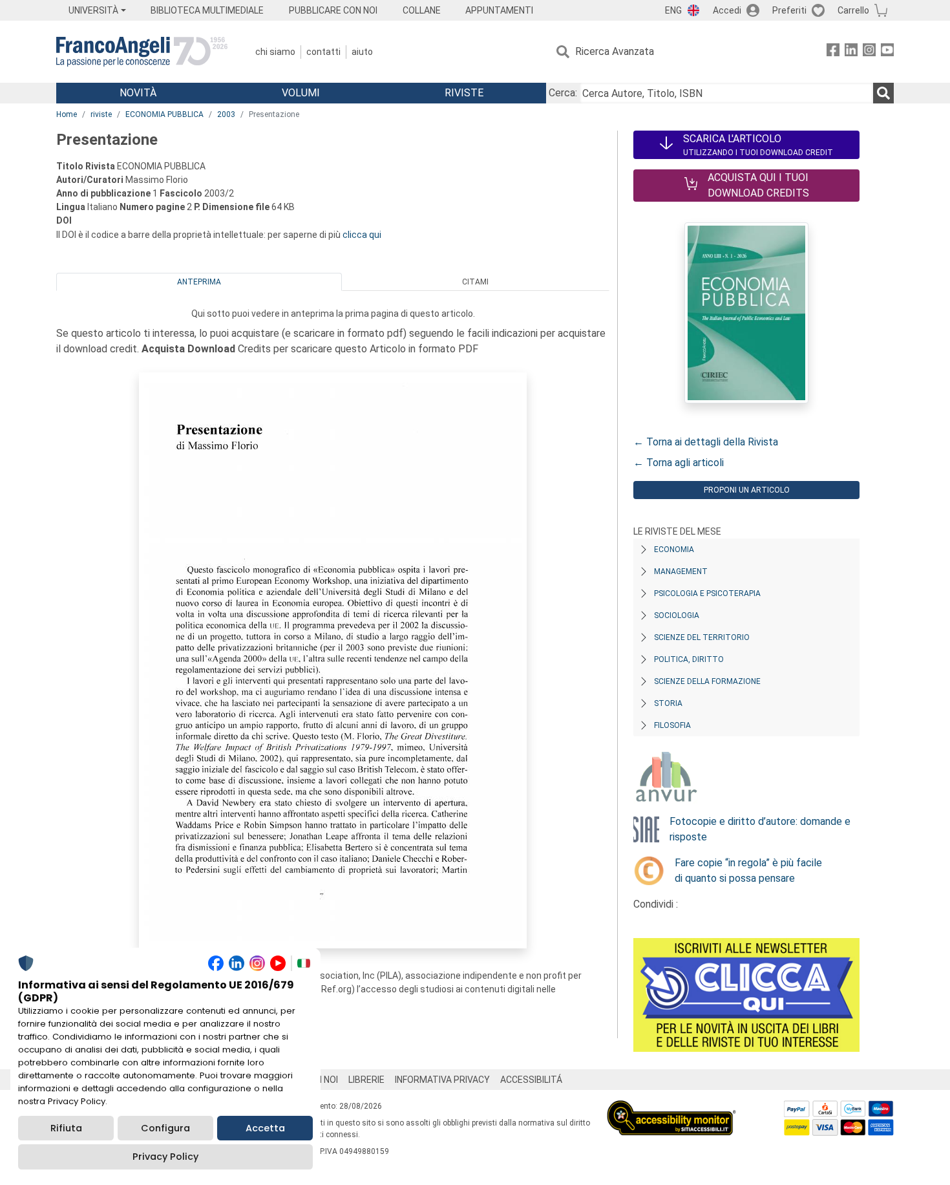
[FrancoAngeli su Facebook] (833, 52)
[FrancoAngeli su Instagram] (869, 52)
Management (681, 571)
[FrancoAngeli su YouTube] (887, 52)
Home (66, 114)
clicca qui (362, 235)
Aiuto (362, 52)
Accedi (727, 10)
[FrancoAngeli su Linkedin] (851, 52)
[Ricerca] (883, 93)
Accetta (265, 1128)
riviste (101, 114)
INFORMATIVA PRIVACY (442, 1079)
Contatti (323, 52)
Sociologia (676, 615)
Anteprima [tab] (199, 281)
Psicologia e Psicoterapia (707, 593)
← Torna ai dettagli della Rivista (705, 442)
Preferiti (789, 10)
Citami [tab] (475, 281)
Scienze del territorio (702, 637)
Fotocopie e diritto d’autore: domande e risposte (760, 829)
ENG (673, 10)
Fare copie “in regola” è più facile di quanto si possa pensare (748, 870)
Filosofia (672, 725)
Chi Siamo (275, 52)
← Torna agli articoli (678, 462)
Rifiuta (66, 1128)
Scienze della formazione (707, 681)
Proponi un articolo (747, 490)
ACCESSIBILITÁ (531, 1079)
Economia (674, 549)
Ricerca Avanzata (614, 51)
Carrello (853, 10)
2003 (226, 114)
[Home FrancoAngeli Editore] (141, 51)
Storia (668, 703)
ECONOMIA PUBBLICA (164, 114)
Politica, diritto (689, 659)
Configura (165, 1128)
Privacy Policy (165, 1156)
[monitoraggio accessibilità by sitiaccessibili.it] (671, 1108)
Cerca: (563, 93)
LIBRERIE (366, 1079)
